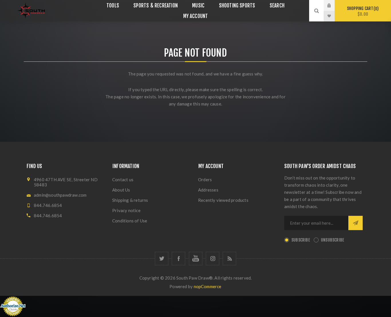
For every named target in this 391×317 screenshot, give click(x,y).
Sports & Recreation (155, 6)
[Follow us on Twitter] (161, 258)
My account (195, 16)
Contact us (122, 179)
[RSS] (229, 258)
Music (198, 6)
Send (355, 223)
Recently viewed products (223, 200)
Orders (205, 179)
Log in (333, 5)
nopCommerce (208, 286)
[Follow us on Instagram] (212, 258)
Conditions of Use (129, 220)
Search (277, 6)
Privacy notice (126, 210)
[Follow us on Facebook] (178, 258)
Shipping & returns (130, 200)
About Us (121, 189)
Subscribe (300, 240)
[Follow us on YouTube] (195, 258)
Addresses (208, 189)
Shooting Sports (237, 6)
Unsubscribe (332, 240)
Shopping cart (362, 11)
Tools (112, 6)
